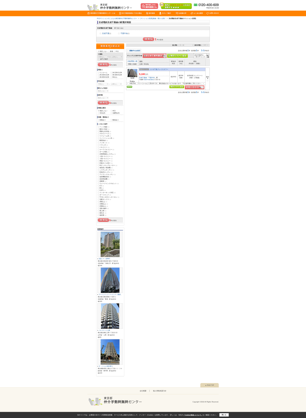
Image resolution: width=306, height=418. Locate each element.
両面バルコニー (106, 161)
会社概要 (143, 391)
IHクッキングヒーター (108, 165)
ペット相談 (104, 127)
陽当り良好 (104, 129)
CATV (103, 190)
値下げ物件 (104, 59)
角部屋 (103, 215)
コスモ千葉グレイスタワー (159, 69)
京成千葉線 (143, 77)
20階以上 (104, 206)
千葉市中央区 (147, 79)
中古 (117, 51)
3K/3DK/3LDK (117, 75)
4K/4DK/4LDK (104, 77)
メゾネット (104, 143)
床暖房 (103, 181)
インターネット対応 (108, 192)
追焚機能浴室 (105, 177)
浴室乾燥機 (104, 179)
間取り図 (134, 61)
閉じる (224, 415)
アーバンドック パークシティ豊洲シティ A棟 (113, 294)
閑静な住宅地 (105, 131)
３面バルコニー (106, 158)
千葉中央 (124, 33)
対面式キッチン (106, 172)
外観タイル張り (106, 163)
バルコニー (104, 147)
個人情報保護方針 (159, 391)
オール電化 (104, 152)
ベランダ (104, 145)
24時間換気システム (108, 154)
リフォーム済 (105, 136)
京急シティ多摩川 (104, 258)
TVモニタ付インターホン (109, 197)
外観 (129, 61)
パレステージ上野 (104, 330)
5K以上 (114, 77)
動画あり (116, 120)
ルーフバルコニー (107, 149)
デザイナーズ (105, 134)
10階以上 (104, 204)
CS (102, 186)
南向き (103, 213)
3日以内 (102, 113)
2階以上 (103, 202)
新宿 (152, 79)
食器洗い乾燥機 (106, 168)
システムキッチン (107, 170)
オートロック (105, 195)
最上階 (103, 211)
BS (102, 188)
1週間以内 (116, 113)
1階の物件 (104, 208)
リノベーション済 (107, 138)
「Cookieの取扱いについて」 (192, 415)
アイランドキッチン (108, 174)
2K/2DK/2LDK (104, 75)
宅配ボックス (105, 199)
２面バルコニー (106, 156)
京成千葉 (106, 33)
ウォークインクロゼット (109, 183)
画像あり (103, 120)
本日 (114, 111)
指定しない (103, 51)
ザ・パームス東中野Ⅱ (106, 366)
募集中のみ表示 (134, 51)
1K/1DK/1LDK (117, 72)
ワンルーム (103, 72)
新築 (111, 51)
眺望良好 (104, 140)
